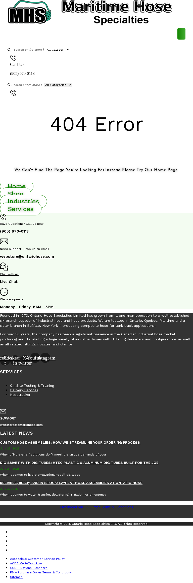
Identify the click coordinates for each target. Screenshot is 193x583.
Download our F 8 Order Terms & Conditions (96, 507)
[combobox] (59, 49)
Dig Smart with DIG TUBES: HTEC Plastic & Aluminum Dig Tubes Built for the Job (79, 463)
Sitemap (20, 550)
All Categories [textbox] (57, 49)
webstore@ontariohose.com (27, 256)
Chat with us (9, 274)
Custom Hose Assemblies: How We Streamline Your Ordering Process (70, 442)
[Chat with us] (4, 267)
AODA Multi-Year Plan (30, 536)
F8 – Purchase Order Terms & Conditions (45, 545)
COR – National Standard (32, 541)
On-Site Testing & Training (32, 385)
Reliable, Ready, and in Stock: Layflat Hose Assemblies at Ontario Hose (71, 483)
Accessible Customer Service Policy (41, 532)
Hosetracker (20, 395)
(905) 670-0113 (22, 73)
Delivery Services (24, 390)
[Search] (9, 50)
